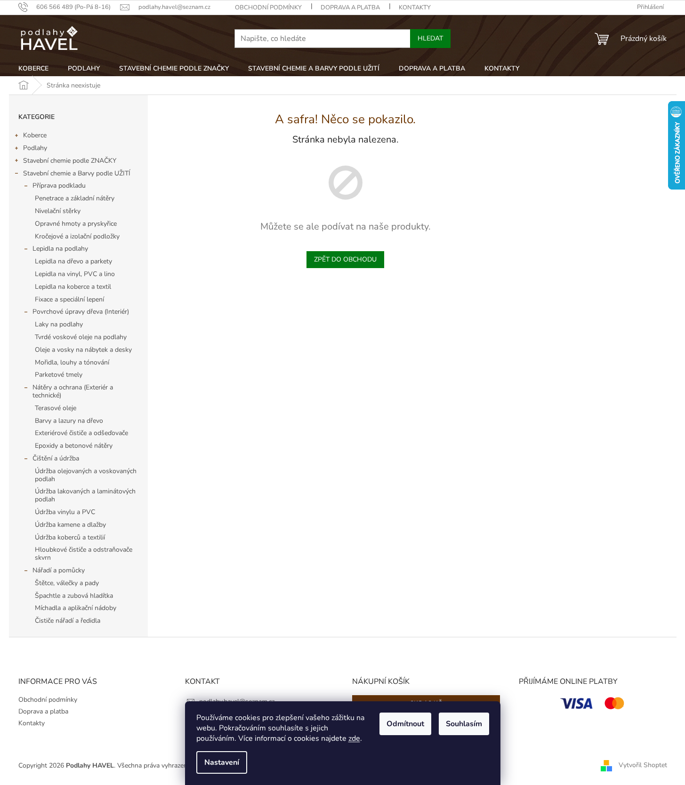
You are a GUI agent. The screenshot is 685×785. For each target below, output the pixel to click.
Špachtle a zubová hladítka (74, 595)
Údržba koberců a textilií (70, 537)
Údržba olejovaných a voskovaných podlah (86, 475)
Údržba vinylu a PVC (65, 511)
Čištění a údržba (55, 458)
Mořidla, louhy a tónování (72, 362)
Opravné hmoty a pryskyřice (76, 223)
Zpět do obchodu (345, 259)
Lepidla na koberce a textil (73, 286)
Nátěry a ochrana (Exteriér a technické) (72, 391)
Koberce (35, 135)
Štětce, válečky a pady (67, 583)
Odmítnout (405, 724)
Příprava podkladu (59, 185)
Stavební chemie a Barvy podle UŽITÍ (76, 173)
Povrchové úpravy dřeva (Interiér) (80, 311)
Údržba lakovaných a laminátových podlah (85, 495)
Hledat (430, 38)
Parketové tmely (58, 374)
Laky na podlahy (59, 324)
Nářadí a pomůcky (58, 570)
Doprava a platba (350, 7)
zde (354, 738)
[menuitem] (33, 68)
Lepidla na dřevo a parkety (73, 261)
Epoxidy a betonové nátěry (74, 445)
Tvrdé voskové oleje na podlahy (81, 337)
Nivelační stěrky (58, 210)
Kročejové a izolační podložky (77, 236)
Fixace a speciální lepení (69, 299)
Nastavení (221, 762)
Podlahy (35, 147)
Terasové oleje (55, 408)
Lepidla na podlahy (60, 248)
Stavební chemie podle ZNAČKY (69, 160)
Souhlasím (464, 724)
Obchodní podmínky (268, 7)
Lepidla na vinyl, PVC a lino (75, 274)
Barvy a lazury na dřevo (69, 420)
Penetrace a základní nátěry (74, 198)
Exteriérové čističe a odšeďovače (81, 432)
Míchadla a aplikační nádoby (75, 607)
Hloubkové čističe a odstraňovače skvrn (83, 553)
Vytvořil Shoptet (643, 765)
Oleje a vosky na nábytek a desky (83, 349)
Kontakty (415, 7)
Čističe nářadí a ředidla (67, 620)
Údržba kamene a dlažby (70, 524)
